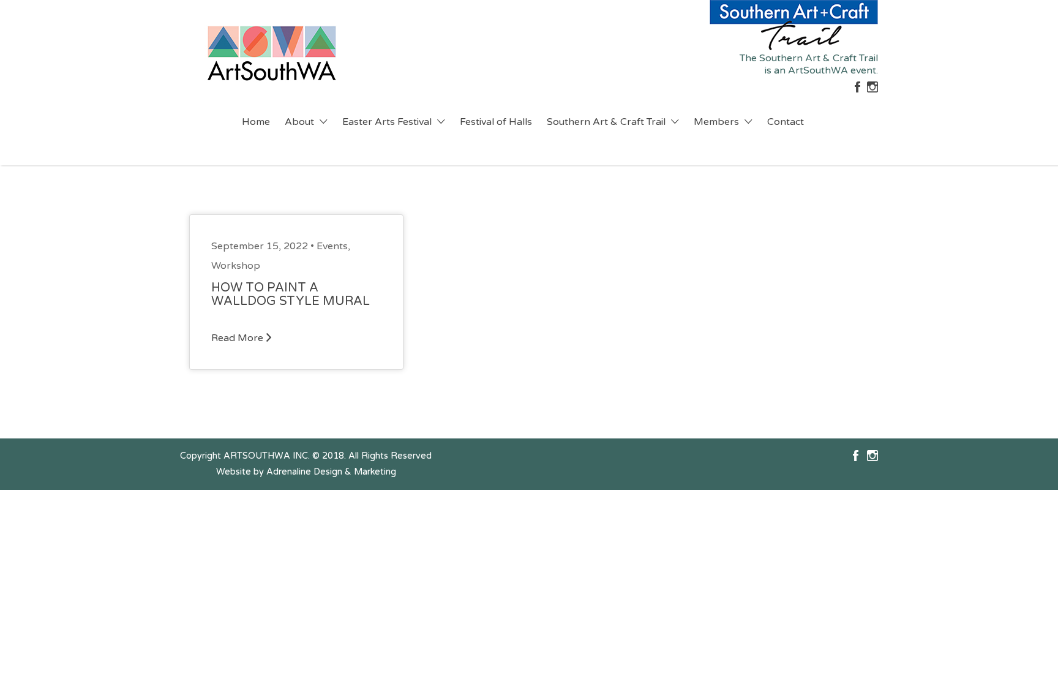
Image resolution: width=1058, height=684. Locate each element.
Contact (785, 122)
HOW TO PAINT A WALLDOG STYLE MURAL (290, 294)
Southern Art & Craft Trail (606, 122)
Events (332, 246)
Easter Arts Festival (387, 122)
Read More (237, 338)
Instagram (872, 455)
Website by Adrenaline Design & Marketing (306, 472)
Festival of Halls (496, 122)
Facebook (855, 455)
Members (716, 122)
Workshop (235, 266)
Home (256, 122)
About (299, 122)
